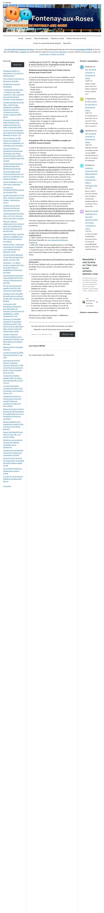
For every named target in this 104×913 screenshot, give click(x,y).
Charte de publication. (59, 52)
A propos (28, 38)
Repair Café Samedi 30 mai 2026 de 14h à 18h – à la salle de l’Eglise (13, 434)
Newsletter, (88, 52)
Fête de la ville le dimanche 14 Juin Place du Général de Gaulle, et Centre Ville (13, 257)
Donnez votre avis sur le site (76, 38)
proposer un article (57, 54)
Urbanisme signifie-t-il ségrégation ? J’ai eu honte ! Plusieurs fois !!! (13, 73)
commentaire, (44, 54)
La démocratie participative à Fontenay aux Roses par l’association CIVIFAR (13, 452)
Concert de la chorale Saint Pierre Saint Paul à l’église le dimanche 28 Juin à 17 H (13, 132)
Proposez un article (57, 38)
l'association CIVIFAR (83, 49)
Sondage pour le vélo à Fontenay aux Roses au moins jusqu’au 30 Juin (11, 208)
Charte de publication (41, 38)
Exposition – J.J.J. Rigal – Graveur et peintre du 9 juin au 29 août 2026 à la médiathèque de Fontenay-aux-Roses (13, 268)
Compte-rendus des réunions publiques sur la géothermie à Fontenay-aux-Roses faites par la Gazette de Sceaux (13, 339)
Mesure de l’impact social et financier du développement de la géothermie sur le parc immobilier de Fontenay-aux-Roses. (13, 414)
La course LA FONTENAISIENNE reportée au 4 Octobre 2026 (13, 189)
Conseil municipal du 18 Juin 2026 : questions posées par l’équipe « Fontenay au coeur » (91, 220)
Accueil (20, 38)
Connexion (7, 486)
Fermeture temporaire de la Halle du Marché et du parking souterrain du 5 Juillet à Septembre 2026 (91, 177)
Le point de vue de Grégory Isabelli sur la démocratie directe (13, 478)
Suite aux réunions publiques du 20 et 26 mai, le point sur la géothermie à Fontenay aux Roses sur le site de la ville (13, 226)
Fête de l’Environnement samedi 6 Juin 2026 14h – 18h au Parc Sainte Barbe (12, 288)
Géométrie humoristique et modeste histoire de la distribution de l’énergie (13, 166)
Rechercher (7, 61)
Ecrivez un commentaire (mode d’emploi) (47, 43)
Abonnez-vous (67, 334)
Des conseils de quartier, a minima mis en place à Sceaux (12, 471)
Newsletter (67, 43)
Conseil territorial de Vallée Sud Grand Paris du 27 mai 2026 (13, 355)
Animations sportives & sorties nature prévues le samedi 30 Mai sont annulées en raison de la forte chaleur (12, 401)
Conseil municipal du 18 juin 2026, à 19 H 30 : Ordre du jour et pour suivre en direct (13, 215)
